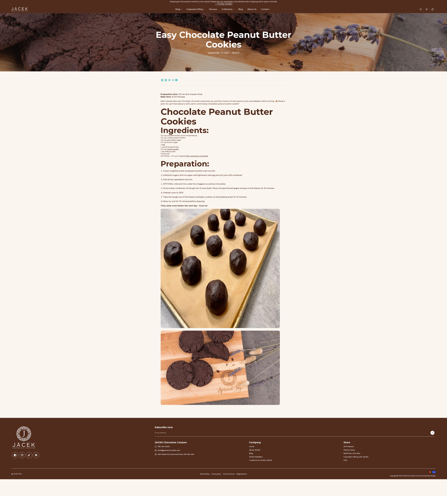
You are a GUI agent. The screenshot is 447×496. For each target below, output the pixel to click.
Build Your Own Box (352, 453)
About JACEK (254, 450)
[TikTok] (29, 455)
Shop (177, 9)
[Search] (420, 9)
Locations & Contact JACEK (260, 460)
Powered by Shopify (429, 476)
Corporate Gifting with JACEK (356, 457)
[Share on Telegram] (173, 80)
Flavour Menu (349, 450)
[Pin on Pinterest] (169, 80)
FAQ (345, 460)
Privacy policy (216, 474)
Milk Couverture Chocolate (197, 156)
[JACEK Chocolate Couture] (19, 9)
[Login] (426, 9)
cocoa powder (173, 149)
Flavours (213, 9)
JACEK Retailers (256, 457)
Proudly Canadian (225, 4)
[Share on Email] (176, 80)
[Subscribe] (432, 433)
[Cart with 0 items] (432, 9)
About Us (251, 9)
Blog (240, 9)
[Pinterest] (36, 455)
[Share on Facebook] (162, 80)
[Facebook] (15, 455)
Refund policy (205, 474)
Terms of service (229, 474)
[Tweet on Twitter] (166, 80)
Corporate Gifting (194, 9)
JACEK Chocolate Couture (412, 476)
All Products (349, 446)
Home (251, 446)
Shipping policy (241, 474)
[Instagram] (22, 455)
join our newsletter (225, 2)
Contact (265, 9)
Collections (227, 9)
